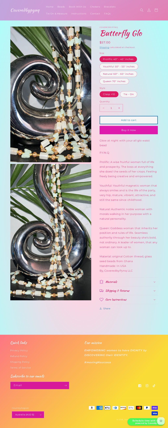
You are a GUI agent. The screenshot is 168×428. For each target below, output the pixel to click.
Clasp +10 (109, 94)
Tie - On (129, 94)
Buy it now (128, 130)
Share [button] (106, 308)
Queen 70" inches (114, 81)
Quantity (105, 101)
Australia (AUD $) (24, 414)
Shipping (104, 47)
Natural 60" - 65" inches (118, 73)
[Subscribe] (65, 385)
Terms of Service (20, 367)
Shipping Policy (20, 361)
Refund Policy (18, 356)
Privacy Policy (19, 350)
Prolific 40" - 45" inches (118, 59)
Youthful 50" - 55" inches (119, 66)
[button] (141, 10)
